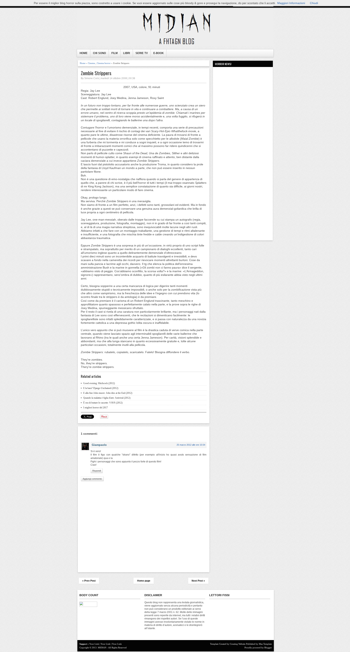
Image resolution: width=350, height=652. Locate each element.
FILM (114, 53)
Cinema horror (104, 63)
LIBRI (126, 53)
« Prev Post (89, 580)
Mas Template (265, 644)
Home (82, 63)
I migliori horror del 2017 (95, 407)
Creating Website (237, 644)
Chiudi (314, 3)
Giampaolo (99, 444)
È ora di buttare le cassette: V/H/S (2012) (103, 402)
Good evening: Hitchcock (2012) (99, 383)
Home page (143, 580)
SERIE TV (142, 53)
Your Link (94, 644)
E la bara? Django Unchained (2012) (100, 388)
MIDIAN (102, 647)
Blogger (268, 647)
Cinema (91, 63)
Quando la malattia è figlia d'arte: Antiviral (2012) (106, 397)
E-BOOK (158, 53)
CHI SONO (99, 53)
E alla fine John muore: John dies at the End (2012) (107, 393)
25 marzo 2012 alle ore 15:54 (191, 445)
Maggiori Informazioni (291, 3)
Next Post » (198, 580)
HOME (84, 53)
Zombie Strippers (96, 73)
